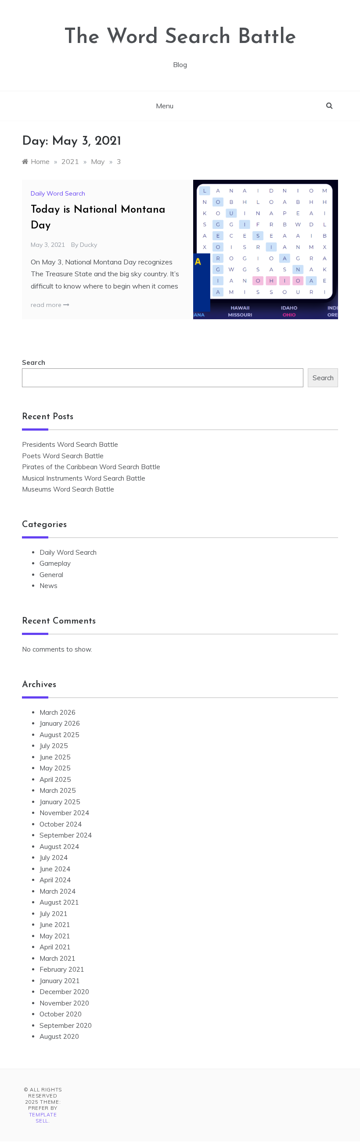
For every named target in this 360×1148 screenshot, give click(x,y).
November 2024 (64, 813)
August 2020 (59, 1036)
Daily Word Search (58, 193)
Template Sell (43, 1118)
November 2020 (64, 1003)
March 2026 (58, 712)
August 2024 (59, 846)
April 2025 (55, 779)
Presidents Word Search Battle (70, 444)
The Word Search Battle (180, 37)
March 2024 (58, 891)
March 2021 (58, 958)
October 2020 (61, 1014)
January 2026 (60, 723)
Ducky (88, 245)
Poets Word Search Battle (63, 456)
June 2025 (55, 757)
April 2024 (55, 880)
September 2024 (66, 835)
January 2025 (60, 802)
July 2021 (54, 913)
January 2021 (60, 981)
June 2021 (55, 924)
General (51, 574)
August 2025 (59, 735)
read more (47, 305)
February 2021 (62, 969)
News (49, 585)
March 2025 (58, 790)
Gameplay (55, 563)
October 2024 (61, 824)
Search (33, 362)
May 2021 (55, 936)
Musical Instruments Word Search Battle (83, 478)
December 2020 (64, 992)
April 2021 (55, 947)
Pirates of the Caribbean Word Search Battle (91, 467)
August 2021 (59, 902)
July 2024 (54, 857)
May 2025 (55, 768)
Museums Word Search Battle (68, 489)
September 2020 (66, 1025)
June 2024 (55, 869)
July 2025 (54, 746)
